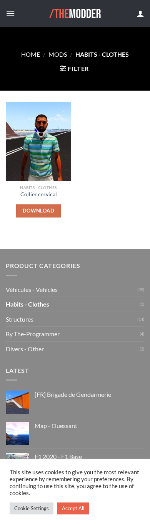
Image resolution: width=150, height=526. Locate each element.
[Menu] (10, 13)
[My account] (140, 13)
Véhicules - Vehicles (32, 289)
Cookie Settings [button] (31, 508)
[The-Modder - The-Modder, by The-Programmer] (75, 13)
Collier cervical (38, 194)
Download (38, 210)
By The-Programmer (33, 333)
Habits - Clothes (27, 304)
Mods (57, 54)
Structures (19, 319)
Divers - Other (25, 348)
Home (30, 54)
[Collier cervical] (38, 141)
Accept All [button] (73, 508)
